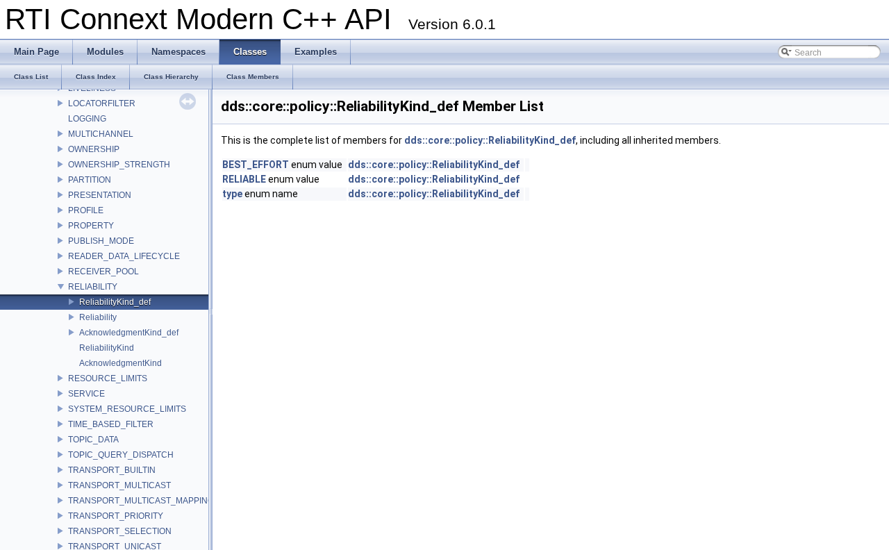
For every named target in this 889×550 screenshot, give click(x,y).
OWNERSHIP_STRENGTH (119, 164)
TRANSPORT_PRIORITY (115, 516)
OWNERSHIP (93, 149)
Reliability (98, 317)
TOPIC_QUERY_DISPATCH (121, 455)
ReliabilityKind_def (115, 302)
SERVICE (86, 394)
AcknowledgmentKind (120, 363)
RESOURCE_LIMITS (107, 378)
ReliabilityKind (106, 348)
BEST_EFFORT (255, 164)
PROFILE (85, 210)
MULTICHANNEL (100, 134)
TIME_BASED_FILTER (110, 424)
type (232, 193)
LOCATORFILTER (101, 103)
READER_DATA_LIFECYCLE (124, 256)
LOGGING (87, 119)
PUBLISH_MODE (101, 241)
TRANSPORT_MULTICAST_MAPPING (141, 501)
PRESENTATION (99, 195)
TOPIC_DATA (93, 439)
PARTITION (89, 180)
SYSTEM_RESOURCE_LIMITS (127, 409)
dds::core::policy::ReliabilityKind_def (490, 140)
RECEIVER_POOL (103, 271)
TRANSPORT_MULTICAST (119, 485)
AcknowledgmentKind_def (128, 333)
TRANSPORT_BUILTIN (112, 470)
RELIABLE (244, 179)
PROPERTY (91, 226)
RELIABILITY (92, 287)
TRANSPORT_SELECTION (120, 531)
